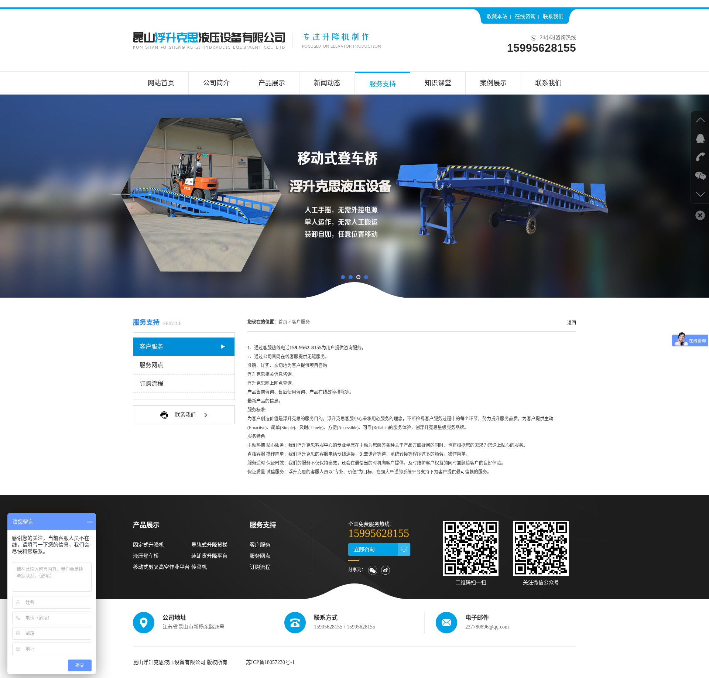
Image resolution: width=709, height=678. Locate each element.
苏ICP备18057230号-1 (270, 662)
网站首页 (161, 83)
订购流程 (151, 383)
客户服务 (151, 346)
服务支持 (382, 84)
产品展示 (271, 83)
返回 (571, 322)
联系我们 (553, 16)
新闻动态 (327, 83)
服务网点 (151, 365)
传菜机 (199, 567)
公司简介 (216, 83)
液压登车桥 (146, 556)
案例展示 (493, 83)
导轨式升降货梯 (209, 545)
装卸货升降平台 (209, 556)
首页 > (284, 322)
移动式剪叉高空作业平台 (161, 567)
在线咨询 (525, 16)
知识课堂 (438, 83)
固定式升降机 (148, 545)
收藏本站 (497, 16)
